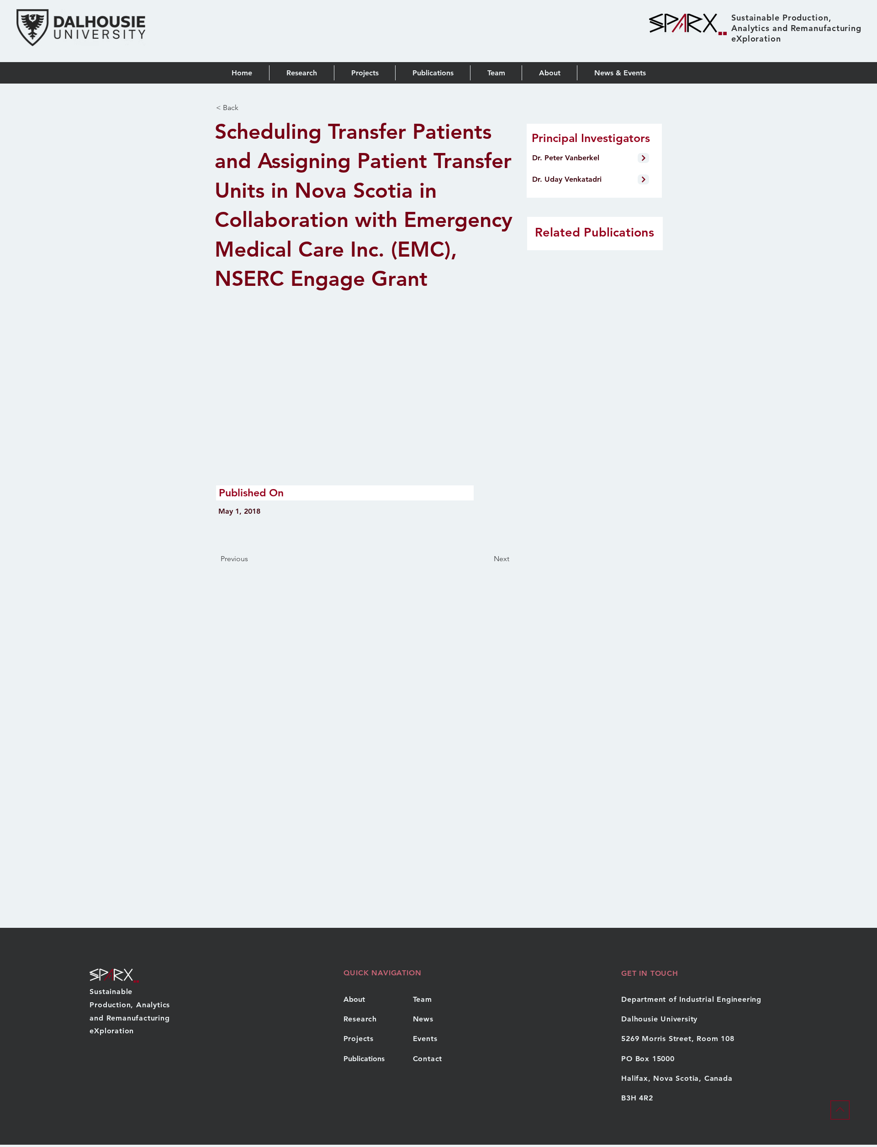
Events (425, 1038)
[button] (432, 72)
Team (422, 999)
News (423, 1019)
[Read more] (643, 158)
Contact (428, 1058)
